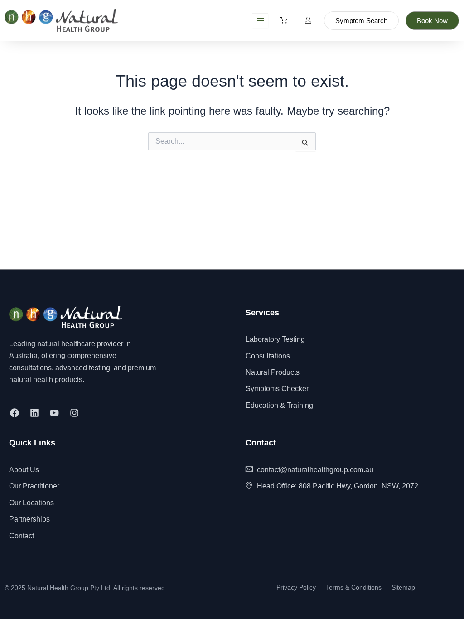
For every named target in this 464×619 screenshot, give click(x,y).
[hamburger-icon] (260, 21)
